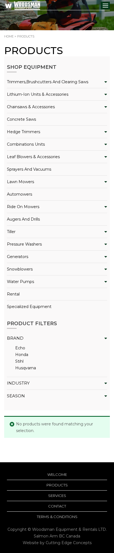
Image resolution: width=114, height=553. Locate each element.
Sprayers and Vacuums (29, 169)
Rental (13, 294)
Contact (57, 506)
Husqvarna (25, 367)
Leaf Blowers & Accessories (33, 156)
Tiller (11, 231)
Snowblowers (20, 269)
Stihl (19, 361)
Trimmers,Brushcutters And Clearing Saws (47, 81)
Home (9, 36)
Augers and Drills (23, 219)
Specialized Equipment (29, 306)
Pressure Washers (24, 244)
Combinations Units (26, 144)
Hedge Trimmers (23, 131)
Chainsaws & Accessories (31, 106)
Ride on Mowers (23, 206)
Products (57, 485)
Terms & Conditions (57, 516)
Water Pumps (20, 281)
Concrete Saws (21, 119)
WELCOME (57, 474)
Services (57, 495)
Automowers (19, 194)
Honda (21, 354)
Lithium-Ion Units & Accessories (37, 94)
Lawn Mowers (20, 181)
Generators (17, 256)
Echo (20, 347)
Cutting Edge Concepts (69, 542)
